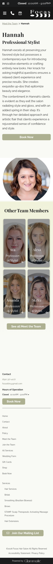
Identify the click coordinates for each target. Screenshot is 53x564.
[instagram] (9, 3)
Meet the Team (10, 23)
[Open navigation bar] (5, 13)
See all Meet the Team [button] (26, 326)
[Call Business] (12, 13)
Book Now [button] (26, 137)
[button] (20, 13)
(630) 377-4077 (9, 379)
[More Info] (22, 262)
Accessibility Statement (19, 553)
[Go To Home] (40, 13)
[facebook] (4, 3)
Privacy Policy (38, 553)
